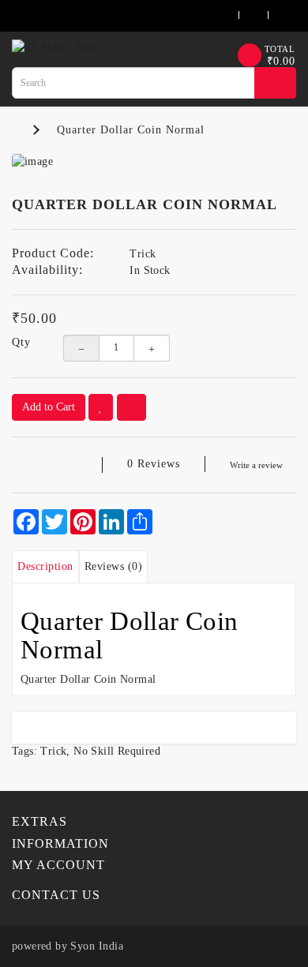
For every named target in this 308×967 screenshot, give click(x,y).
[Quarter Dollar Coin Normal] (154, 162)
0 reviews (153, 464)
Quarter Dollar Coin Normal (131, 130)
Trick (53, 751)
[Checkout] (273, 15)
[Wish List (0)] (244, 15)
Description (45, 566)
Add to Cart (48, 407)
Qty (21, 342)
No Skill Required (116, 751)
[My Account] (208, 15)
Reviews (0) (114, 566)
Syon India (96, 946)
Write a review (256, 465)
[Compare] (131, 407)
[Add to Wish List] (100, 407)
